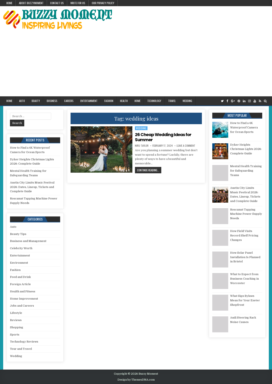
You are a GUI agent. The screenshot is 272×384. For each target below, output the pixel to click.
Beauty (36, 101)
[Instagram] (249, 101)
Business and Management (28, 241)
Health (124, 101)
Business (52, 101)
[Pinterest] (239, 101)
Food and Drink (20, 277)
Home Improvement (24, 298)
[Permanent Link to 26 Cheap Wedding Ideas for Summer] (101, 149)
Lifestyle (16, 312)
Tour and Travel (21, 348)
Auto (22, 101)
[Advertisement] (136, 64)
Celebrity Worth (21, 248)
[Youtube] (255, 101)
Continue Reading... (149, 170)
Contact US (57, 3)
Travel (172, 101)
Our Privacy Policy (103, 3)
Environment (19, 262)
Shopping (16, 327)
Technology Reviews (24, 341)
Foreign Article (20, 284)
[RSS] (260, 101)
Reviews (16, 320)
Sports (14, 334)
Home (9, 3)
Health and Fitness (22, 291)
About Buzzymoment (31, 3)
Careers (69, 101)
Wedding (187, 101)
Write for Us (77, 3)
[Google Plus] (233, 101)
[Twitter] (222, 101)
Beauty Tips (18, 234)
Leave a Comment (186, 145)
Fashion (108, 101)
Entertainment (89, 101)
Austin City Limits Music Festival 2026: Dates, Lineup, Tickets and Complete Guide (32, 187)
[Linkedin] (244, 101)
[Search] (265, 101)
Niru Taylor (142, 145)
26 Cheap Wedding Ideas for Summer (163, 137)
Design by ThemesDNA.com (136, 379)
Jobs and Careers (22, 305)
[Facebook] (227, 101)
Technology (154, 101)
